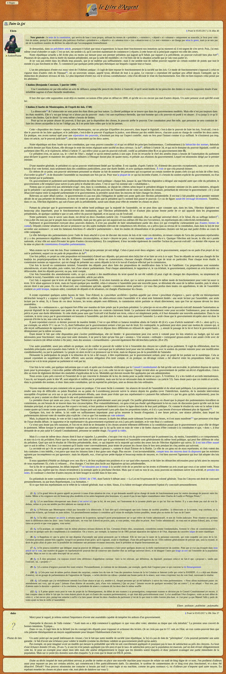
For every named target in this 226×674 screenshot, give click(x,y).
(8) (85, 253)
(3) (47, 111)
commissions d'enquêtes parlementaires (65, 244)
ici (115, 144)
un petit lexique (41, 289)
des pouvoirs (85, 135)
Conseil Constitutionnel (145, 367)
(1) (217, 54)
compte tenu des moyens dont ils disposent (178, 451)
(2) (67, 72)
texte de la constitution (59, 37)
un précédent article (60, 48)
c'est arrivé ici (85, 501)
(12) (80, 466)
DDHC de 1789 (87, 478)
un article (60, 517)
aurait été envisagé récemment (191, 198)
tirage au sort (182, 550)
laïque (192, 531)
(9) (71, 297)
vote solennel (117, 415)
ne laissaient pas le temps (95, 466)
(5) (141, 147)
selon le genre (192, 40)
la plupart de (123, 175)
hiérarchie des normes (197, 144)
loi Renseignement (192, 567)
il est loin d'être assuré (207, 442)
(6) (45, 174)
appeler (149, 238)
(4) (66, 138)
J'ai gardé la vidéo (116, 430)
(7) (217, 216)
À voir (160, 168)
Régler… (13, 3)
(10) (210, 409)
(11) (192, 418)
